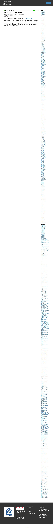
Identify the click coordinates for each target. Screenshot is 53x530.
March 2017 (42, 127)
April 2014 (42, 162)
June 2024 (42, 43)
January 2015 (43, 153)
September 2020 (43, 88)
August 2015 (42, 146)
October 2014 (43, 156)
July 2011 (42, 191)
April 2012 (42, 184)
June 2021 (42, 79)
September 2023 (43, 52)
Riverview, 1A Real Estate (44, 407)
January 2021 (43, 84)
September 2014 (43, 157)
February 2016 (43, 140)
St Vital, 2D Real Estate (44, 438)
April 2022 (42, 69)
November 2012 (43, 177)
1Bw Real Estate (43, 226)
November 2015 (43, 143)
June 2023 (42, 55)
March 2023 (42, 58)
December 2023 (43, 49)
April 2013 (42, 174)
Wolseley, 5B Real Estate (44, 497)
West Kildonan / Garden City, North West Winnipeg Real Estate (44, 474)
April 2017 (42, 126)
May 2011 (42, 193)
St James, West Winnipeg (44, 433)
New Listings (43, 12)
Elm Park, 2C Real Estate (44, 295)
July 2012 (42, 181)
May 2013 (42, 173)
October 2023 (43, 51)
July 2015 (42, 147)
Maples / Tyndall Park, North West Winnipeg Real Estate (44, 355)
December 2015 (43, 142)
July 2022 (42, 66)
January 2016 (43, 141)
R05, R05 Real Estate (44, 381)
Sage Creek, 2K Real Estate (45, 413)
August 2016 (42, 134)
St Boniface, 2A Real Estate (45, 427)
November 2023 (43, 50)
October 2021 (43, 75)
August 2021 (42, 77)
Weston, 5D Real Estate (44, 478)
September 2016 (43, 133)
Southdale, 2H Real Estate (44, 426)
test (41, 15)
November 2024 (43, 38)
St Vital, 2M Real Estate (44, 439)
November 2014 (43, 155)
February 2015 (43, 152)
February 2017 (43, 128)
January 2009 (43, 220)
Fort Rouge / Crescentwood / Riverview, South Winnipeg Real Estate (45, 314)
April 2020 (42, 93)
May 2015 (42, 149)
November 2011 (43, 187)
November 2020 (43, 86)
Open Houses (43, 13)
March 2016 (42, 139)
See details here (29, 18)
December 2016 (43, 130)
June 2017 (42, 124)
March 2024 (42, 46)
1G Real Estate (43, 229)
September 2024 (43, 40)
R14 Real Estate (43, 385)
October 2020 (43, 87)
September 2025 (43, 28)
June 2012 (42, 182)
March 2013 (42, 175)
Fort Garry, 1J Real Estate (10, 15)
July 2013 (42, 171)
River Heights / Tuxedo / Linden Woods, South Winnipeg (44, 394)
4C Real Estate (43, 236)
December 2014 (43, 154)
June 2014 (42, 160)
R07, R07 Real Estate (44, 383)
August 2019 (42, 100)
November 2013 (43, 167)
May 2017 (42, 125)
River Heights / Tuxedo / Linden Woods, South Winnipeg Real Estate (44, 397)
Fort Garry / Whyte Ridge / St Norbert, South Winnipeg (45, 301)
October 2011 (43, 188)
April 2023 (42, 57)
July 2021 (42, 78)
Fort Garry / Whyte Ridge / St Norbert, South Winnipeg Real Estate (45, 304)
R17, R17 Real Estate (44, 386)
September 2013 (43, 169)
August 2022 (42, 65)
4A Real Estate (43, 235)
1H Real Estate (43, 230)
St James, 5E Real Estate (44, 432)
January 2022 (43, 72)
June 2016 (42, 136)
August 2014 (42, 158)
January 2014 (43, 165)
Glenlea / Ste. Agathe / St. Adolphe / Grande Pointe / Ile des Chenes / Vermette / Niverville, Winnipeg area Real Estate (45, 327)
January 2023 (43, 60)
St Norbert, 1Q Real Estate (44, 436)
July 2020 (42, 90)
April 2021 (42, 81)
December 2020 (43, 85)
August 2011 (42, 190)
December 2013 (43, 166)
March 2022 (42, 70)
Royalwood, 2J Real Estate (44, 412)
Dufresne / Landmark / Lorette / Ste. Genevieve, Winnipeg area (44, 278)
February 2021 (43, 83)
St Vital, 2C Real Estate (44, 437)
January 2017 (43, 129)
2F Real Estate (43, 233)
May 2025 (42, 32)
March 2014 (42, 163)
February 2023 (43, 59)
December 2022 (43, 61)
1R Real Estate (43, 232)
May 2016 (42, 137)
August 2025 (42, 29)
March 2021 (42, 82)
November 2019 (43, 97)
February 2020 (43, 95)
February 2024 (43, 47)
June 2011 (42, 192)
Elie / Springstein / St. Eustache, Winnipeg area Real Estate (44, 293)
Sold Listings (43, 14)
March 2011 (42, 195)
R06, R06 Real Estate (44, 382)
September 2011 (43, 189)
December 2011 (43, 186)
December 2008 (43, 221)
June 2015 (42, 148)
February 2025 (43, 35)
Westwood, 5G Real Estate (44, 483)
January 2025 (43, 36)
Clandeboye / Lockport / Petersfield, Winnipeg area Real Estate (45, 267)
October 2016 (43, 132)
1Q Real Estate (43, 231)
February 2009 (43, 219)
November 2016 (43, 131)
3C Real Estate (43, 234)
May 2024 (42, 44)
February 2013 (43, 176)
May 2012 (42, 183)
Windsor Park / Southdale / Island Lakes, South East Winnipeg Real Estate (44, 492)
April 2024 (42, 45)
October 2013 (43, 168)
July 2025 (42, 30)
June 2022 (42, 67)
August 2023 (42, 53)
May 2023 (42, 56)
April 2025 (42, 33)
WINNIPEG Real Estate (44, 496)
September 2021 (43, 76)
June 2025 (42, 31)
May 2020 (42, 92)
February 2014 (43, 164)
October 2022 (43, 63)
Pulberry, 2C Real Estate (44, 380)
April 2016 (42, 138)
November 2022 (43, 62)
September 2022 (43, 64)
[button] (48, 3)
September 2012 (43, 179)
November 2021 (43, 74)
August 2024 (42, 41)
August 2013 (42, 170)
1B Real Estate (43, 225)
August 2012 (42, 180)
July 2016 (42, 135)
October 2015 (43, 144)
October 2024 (43, 39)
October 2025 (43, 27)
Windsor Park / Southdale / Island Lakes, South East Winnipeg (44, 489)
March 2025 (42, 34)
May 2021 (42, 80)
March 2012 (42, 185)
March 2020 (42, 94)
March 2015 (42, 151)
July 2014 (42, 159)
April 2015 (42, 150)
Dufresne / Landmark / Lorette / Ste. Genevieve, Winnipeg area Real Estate (45, 281)
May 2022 (42, 68)
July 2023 (42, 54)
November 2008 (43, 222)
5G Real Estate (43, 237)
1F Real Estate (43, 228)
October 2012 (43, 178)
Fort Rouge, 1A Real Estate (44, 316)
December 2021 (43, 73)
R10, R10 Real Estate (44, 384)
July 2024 (42, 42)
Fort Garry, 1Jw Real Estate (44, 307)
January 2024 (43, 48)
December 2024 (43, 37)
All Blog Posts (43, 11)
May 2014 (42, 161)
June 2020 (42, 91)
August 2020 (42, 89)
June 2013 (42, 172)
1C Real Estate (43, 227)
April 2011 (42, 194)
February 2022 (43, 71)
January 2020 (43, 96)
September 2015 (43, 145)
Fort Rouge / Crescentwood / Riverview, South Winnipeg (45, 311)
